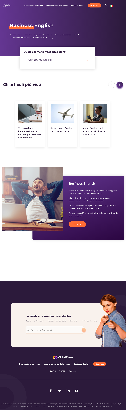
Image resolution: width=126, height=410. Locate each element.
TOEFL (62, 371)
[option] (30, 124)
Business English (81, 364)
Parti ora (77, 224)
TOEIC (53, 371)
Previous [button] (111, 85)
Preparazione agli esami (30, 364)
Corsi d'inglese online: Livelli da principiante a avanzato (94, 131)
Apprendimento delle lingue (57, 364)
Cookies (72, 371)
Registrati (99, 364)
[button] (106, 5)
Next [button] (119, 85)
